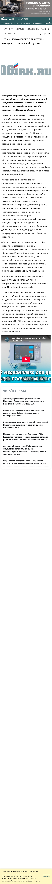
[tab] (9, 23)
